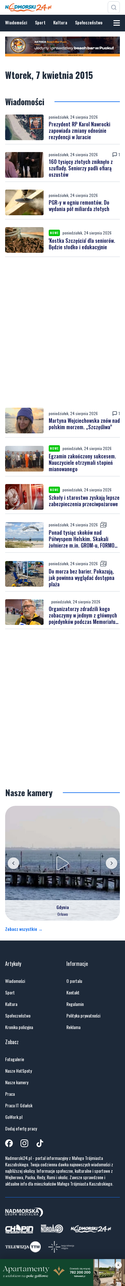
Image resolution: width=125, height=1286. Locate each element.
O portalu (74, 981)
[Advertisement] (62, 332)
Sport (40, 22)
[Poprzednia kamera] (13, 863)
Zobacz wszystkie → (24, 929)
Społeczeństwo (89, 22)
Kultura (60, 22)
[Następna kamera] (111, 863)
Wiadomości (16, 22)
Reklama (73, 1027)
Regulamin (75, 1004)
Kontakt (72, 992)
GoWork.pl (13, 1117)
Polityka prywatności (83, 1015)
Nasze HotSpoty (18, 1071)
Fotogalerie (14, 1059)
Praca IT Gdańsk (18, 1105)
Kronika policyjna (19, 1027)
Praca (10, 1094)
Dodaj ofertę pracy (21, 1128)
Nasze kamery (16, 1082)
